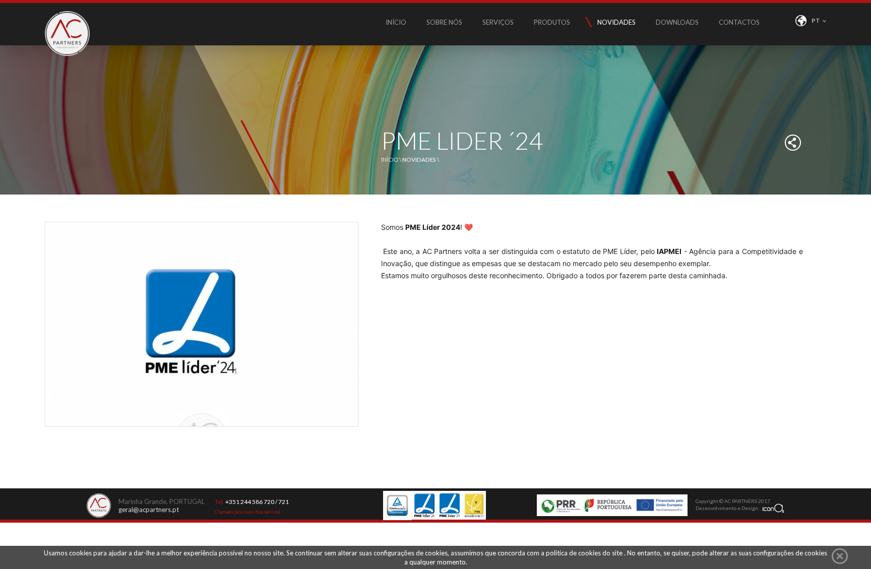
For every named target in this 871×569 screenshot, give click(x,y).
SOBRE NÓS (444, 22)
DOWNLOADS (677, 22)
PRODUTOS (552, 22)
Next (350, 439)
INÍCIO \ (391, 159)
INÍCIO (396, 22)
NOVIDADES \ (420, 159)
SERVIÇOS (498, 22)
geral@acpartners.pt (148, 509)
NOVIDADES (616, 22)
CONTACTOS (739, 22)
